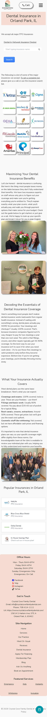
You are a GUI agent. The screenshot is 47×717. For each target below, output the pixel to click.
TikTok (17, 589)
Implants (39, 684)
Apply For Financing (23, 654)
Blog (23, 662)
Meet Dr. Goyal (23, 641)
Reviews (23, 645)
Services (23, 632)
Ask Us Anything (23, 666)
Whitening (12, 693)
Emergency (9, 684)
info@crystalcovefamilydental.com (26, 604)
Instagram (19, 586)
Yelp (16, 583)
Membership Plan (23, 658)
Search (9, 59)
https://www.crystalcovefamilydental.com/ (25, 610)
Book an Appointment (23, 670)
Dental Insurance (23, 649)
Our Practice (23, 637)
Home (23, 628)
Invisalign (35, 693)
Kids (25, 684)
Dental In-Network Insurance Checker (20, 42)
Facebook (19, 580)
